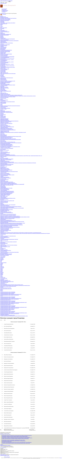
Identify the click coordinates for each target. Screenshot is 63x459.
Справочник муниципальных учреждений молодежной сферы (9, 252)
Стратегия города (4, 11)
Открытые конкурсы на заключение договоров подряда (8, 183)
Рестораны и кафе (3, 248)
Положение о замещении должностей (5, 81)
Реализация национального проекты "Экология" (7, 308)
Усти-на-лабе (2, 267)
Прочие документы (3, 102)
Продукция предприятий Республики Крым (6, 164)
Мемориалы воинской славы (4, 20)
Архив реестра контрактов (4, 282)
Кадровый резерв (2, 83)
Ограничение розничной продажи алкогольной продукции (9, 171)
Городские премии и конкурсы (4, 237)
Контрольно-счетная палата (4, 97)
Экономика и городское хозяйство (5, 147)
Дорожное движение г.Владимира (5, 194)
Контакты (1, 35)
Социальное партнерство (4, 175)
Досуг (1, 247)
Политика (61, 457)
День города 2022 (2, 71)
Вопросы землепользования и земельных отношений (8, 215)
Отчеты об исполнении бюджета (5, 152)
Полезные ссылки (3, 114)
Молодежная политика (3, 251)
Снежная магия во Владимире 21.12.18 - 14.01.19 (7, 67)
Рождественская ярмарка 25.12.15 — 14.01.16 (7, 59)
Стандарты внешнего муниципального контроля (7, 101)
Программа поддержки (3, 166)
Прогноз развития (3, 149)
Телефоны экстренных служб (4, 131)
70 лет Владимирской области (4, 57)
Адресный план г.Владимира (4, 229)
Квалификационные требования (5, 82)
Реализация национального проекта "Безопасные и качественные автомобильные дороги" (13, 302)
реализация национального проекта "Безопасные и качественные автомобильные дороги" (13, 307)
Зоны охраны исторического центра (5, 230)
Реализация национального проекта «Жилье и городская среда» (9, 313)
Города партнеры (2, 256)
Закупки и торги (2, 277)
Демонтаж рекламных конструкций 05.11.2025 (7, 200)
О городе (1, 26)
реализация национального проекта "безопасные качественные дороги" (10, 298)
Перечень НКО (2, 33)
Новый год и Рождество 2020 (4, 68)
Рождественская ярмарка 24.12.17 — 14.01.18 (7, 64)
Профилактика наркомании (4, 118)
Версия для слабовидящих (8, 0)
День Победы (4, 14)
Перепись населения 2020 (4, 201)
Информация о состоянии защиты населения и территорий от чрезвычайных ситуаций (13, 132)
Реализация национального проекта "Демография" (7, 301)
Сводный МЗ (2, 279)
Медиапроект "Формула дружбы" (5, 51)
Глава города (2, 74)
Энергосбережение (3, 187)
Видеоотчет (2, 37)
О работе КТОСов (3, 41)
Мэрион (1, 264)
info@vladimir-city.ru (3, 454)
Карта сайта (5, 445)
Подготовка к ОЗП (3, 178)
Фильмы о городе (2, 53)
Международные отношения (4, 255)
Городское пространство (3, 249)
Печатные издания (3, 52)
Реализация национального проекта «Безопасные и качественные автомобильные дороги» (13, 312)
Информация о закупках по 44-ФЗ (5, 280)
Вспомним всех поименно (4, 17)
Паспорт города (2, 160)
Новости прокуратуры (3, 134)
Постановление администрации (5, 44)
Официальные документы (4, 87)
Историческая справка (3, 27)
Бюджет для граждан (3, 156)
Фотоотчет (1, 36)
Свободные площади (3, 172)
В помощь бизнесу (3, 167)
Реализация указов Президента (4, 161)
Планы (1, 104)
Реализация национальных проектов (5, 287)
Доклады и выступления (4, 106)
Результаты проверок (3, 90)
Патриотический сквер (3, 23)
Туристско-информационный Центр (5, 250)
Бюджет (1, 150)
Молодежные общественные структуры (6, 253)
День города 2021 (2, 70)
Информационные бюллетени (4, 130)
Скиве (1, 265)
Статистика (8, 445)
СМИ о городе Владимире (4, 72)
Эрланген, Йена (2, 257)
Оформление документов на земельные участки (7, 218)
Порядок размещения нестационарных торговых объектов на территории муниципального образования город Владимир (18, 162)
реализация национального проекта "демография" (7, 297)
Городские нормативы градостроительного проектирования (9, 225)
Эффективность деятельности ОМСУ (5, 159)
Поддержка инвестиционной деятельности (6, 212)
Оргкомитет (2, 46)
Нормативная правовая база (4, 39)
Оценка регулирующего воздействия (5, 165)
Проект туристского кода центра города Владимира (7, 73)
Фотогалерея (2, 21)
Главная (1, 13)
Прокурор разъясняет (3, 135)
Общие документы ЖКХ (4, 196)
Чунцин (1, 270)
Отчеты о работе (2, 89)
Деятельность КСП (3, 103)
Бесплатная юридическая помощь (5, 143)
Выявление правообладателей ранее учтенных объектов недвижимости (10, 142)
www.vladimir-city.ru (3, 447)
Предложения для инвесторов (4, 210)
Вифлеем (1, 274)
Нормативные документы (4, 125)
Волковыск (2, 272)
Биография (2, 75)
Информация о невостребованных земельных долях (8, 220)
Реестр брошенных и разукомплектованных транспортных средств (10, 146)
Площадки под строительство (4, 173)
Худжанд (1, 276)
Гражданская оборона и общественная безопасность (8, 129)
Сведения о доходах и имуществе (5, 94)
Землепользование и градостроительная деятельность (8, 214)
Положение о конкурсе (3, 45)
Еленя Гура (2, 266)
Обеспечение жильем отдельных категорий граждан (8, 138)
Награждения (2, 86)
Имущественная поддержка (4, 170)
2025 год (1, 289)
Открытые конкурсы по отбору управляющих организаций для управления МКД (12, 184)
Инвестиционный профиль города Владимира (7, 207)
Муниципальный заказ (3, 278)
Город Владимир (4, 8)
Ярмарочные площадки (3, 163)
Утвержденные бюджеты (4, 151)
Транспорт (1, 176)
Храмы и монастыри (3, 245)
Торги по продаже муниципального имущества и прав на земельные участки (11, 284)
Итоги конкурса (2, 49)
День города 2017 (2, 63)
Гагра (1, 275)
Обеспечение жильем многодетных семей (6, 137)
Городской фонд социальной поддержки (6, 144)
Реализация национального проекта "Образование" (7, 300)
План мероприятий (3, 47)
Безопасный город (3, 117)
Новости (1, 24)
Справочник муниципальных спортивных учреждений (8, 241)
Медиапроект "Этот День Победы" (5, 19)
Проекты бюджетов (3, 153)
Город (4, 13)
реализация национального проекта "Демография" (7, 292)
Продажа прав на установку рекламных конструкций (8, 286)
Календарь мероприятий (4, 236)
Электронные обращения (4, 127)
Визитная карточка (3, 78)
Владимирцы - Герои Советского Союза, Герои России (8, 18)
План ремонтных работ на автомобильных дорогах (7, 198)
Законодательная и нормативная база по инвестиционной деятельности (10, 206)
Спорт (1, 240)
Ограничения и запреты (3, 85)
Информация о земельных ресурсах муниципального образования (10, 217)
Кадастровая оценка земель (4, 222)
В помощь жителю (3, 186)
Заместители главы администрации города (6, 77)
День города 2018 (2, 66)
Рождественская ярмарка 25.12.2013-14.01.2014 (7, 56)
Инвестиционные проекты (4, 208)
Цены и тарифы (2, 185)
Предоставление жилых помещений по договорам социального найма (10, 136)
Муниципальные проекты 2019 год (5, 310)
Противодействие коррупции (4, 120)
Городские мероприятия (3, 55)
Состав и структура (3, 79)
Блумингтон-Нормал (3, 262)
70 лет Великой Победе (3, 60)
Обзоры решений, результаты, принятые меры (7, 126)
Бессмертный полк (3, 16)
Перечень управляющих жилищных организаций (7, 182)
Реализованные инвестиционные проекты (6, 209)
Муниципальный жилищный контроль (6, 193)
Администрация (2, 76)
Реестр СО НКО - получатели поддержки (6, 112)
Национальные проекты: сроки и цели (6, 288)
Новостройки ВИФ (3, 141)
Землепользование (3, 219)
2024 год (1, 290)
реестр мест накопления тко (4, 179)
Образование (2, 238)
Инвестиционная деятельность (4, 205)
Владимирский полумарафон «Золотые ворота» (7, 65)
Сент (1, 261)
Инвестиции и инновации (4, 158)
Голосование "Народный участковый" (6, 145)
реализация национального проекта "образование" (7, 296)
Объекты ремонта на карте (4, 181)
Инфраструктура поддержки (4, 168)
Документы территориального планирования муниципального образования (11, 224)
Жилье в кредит (2, 140)
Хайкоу (1, 268)
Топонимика (2, 231)
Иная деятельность (3, 107)
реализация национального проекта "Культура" (7, 293)
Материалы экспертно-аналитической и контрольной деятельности (10, 105)
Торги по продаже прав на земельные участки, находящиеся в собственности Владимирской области (15, 285)
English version (2, 0)
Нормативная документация (4, 314)
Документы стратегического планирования (6, 148)
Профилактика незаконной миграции (5, 121)
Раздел (6, 2)
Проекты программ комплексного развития (6, 192)
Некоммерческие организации (4, 31)
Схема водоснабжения (3, 190)
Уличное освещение (3, 197)
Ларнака (1, 273)
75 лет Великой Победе (3, 69)
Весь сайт (2, 2)
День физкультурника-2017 (4, 62)
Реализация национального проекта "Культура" (7, 309)
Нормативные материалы (4, 202)
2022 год (1, 295)
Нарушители (2, 199)
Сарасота (1, 263)
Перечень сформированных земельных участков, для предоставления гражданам (12, 221)
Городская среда (2, 180)
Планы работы (2, 88)
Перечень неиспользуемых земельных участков (7, 174)
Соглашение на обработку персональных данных (7, 315)
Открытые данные (3, 116)
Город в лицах (2, 30)
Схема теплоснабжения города (4, 189)
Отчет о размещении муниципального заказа (7, 281)
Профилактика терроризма (4, 119)
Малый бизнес (4, 9)
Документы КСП (2, 100)
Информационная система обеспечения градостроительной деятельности (11, 223)
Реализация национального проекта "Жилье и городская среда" (9, 303)
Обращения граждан (5, 10)
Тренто (1, 260)
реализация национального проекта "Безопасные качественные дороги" (10, 294)
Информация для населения (4, 122)
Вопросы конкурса (3, 48)
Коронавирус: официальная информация (6, 123)
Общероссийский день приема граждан (6, 128)
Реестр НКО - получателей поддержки (6, 254)
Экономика (2, 157)
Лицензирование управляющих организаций (7, 191)
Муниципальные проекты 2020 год (5, 304)
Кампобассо (2, 259)
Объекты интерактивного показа (5, 246)
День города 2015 (2, 58)
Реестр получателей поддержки (5, 169)
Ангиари (1, 258)
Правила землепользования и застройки (6, 226)
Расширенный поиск (3, 3)
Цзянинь (1, 269)
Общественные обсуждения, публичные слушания (7, 96)
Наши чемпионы (2, 242)
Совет (1, 91)
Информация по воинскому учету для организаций (7, 204)
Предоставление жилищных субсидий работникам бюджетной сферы (10, 139)
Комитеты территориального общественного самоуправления (9, 40)
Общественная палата (3, 42)
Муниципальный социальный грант (5, 34)
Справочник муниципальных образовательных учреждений (9, 239)
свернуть (1, 444)
